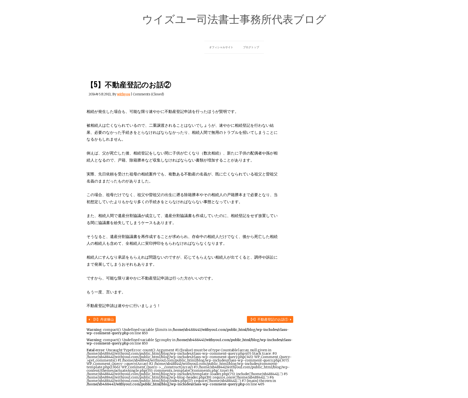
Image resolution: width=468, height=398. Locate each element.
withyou (123, 94)
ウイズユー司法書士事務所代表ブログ (234, 18)
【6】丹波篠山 (102, 319)
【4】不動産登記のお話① (269, 319)
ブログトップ (251, 47)
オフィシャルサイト (221, 47)
